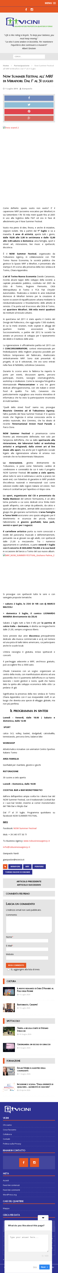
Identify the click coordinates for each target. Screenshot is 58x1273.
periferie (39, 866)
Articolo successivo (29, 884)
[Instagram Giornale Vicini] (32, 10)
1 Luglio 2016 (11, 88)
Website (10, 954)
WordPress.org (10, 1194)
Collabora (7, 1134)
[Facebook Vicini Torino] (26, 10)
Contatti (6, 1139)
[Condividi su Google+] (29, 118)
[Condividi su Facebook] (29, 98)
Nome (9, 937)
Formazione (13, 1061)
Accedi (6, 1180)
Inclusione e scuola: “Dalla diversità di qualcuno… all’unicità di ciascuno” (35, 1085)
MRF (27, 866)
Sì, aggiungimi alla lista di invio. (25, 969)
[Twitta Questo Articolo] (29, 105)
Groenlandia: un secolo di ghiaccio (34, 1044)
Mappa (6, 1208)
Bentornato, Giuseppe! (27, 1004)
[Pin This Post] (29, 111)
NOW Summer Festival (25, 828)
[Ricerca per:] (29, 56)
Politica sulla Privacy (12, 1143)
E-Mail (9, 945)
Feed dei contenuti (11, 1185)
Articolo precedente (29, 881)
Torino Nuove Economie (17, 872)
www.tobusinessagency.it (36, 840)
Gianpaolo (27, 88)
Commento (11, 914)
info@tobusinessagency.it (16, 847)
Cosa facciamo (9, 1129)
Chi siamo (7, 1125)
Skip (35, 1267)
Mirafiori (15, 866)
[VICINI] (29, 23)
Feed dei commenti (11, 1190)
